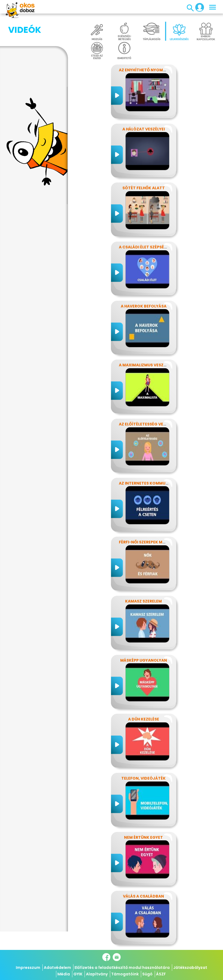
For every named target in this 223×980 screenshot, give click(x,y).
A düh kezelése (143, 719)
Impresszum (28, 967)
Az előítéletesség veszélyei (148, 424)
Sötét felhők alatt (143, 188)
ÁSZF (161, 974)
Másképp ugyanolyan (143, 660)
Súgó (147, 974)
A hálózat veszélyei (143, 129)
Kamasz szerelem (143, 601)
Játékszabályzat (190, 967)
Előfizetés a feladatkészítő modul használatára (122, 967)
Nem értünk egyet (143, 837)
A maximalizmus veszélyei (146, 365)
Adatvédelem (57, 967)
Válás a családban (143, 896)
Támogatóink (125, 974)
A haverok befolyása (143, 306)
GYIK (77, 974)
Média (63, 974)
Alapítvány (97, 974)
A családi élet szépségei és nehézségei (159, 247)
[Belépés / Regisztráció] (198, 7)
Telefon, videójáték (143, 778)
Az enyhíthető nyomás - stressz (154, 70)
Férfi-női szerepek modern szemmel (157, 542)
